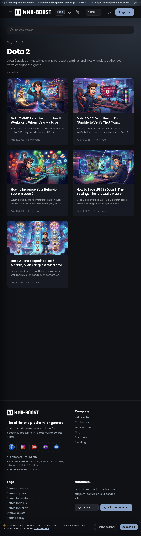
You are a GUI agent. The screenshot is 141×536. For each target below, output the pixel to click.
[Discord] (56, 447)
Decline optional (106, 526)
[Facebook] (12, 447)
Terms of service (18, 488)
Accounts (81, 437)
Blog (9, 42)
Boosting (80, 442)
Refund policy (15, 518)
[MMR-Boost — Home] (33, 12)
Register (124, 12)
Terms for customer (20, 498)
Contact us (82, 422)
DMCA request (16, 513)
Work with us (83, 427)
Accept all (128, 526)
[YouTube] (34, 447)
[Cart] (77, 12)
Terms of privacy (18, 493)
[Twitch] (45, 447)
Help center (82, 417)
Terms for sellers (17, 508)
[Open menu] (10, 12)
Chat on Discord (118, 507)
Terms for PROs (17, 503)
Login (108, 12)
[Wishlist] (69, 12)
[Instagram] (23, 447)
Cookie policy (41, 528)
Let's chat (89, 507)
